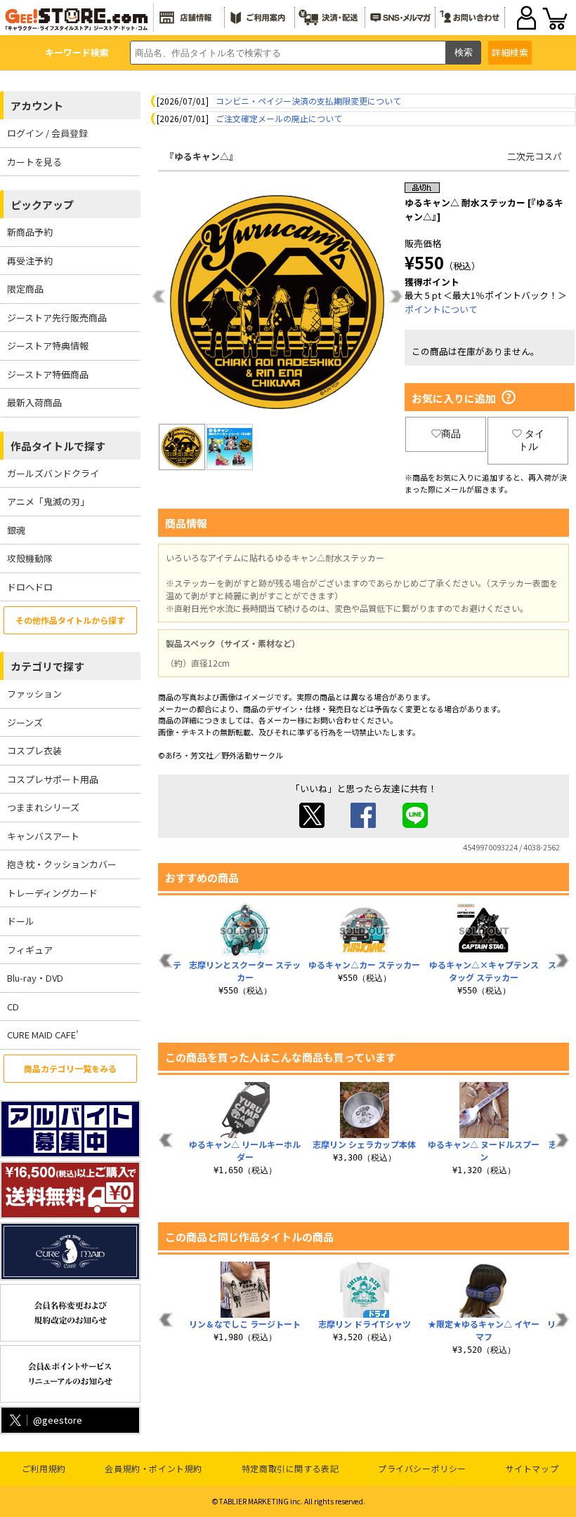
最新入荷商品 (34, 402)
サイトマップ (532, 1468)
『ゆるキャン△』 (201, 156)
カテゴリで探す (47, 666)
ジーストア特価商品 (48, 374)
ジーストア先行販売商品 (57, 317)
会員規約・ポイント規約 (153, 1468)
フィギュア (30, 949)
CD (13, 1006)
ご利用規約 (44, 1468)
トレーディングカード (52, 893)
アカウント (37, 105)
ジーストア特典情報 (48, 345)
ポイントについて (441, 309)
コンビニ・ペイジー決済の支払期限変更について (308, 101)
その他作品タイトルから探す (70, 620)
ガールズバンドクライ (53, 473)
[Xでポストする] (312, 824)
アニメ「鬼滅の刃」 (48, 501)
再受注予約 (30, 260)
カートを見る (34, 161)
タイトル (531, 440)
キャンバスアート (43, 836)
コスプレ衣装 (34, 750)
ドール (20, 921)
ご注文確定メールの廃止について (279, 118)
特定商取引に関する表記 (290, 1468)
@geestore (57, 1419)
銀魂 (16, 530)
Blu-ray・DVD (35, 977)
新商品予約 (30, 232)
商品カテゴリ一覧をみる (70, 1068)
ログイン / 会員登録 (47, 133)
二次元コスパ (534, 156)
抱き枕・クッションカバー (62, 864)
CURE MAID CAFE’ (43, 1034)
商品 (451, 433)
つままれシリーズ (43, 807)
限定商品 (25, 288)
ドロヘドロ (30, 587)
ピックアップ (42, 204)
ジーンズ (25, 722)
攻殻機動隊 (30, 558)
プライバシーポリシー (422, 1468)
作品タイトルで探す (58, 446)
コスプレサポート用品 (52, 779)
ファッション (34, 693)
